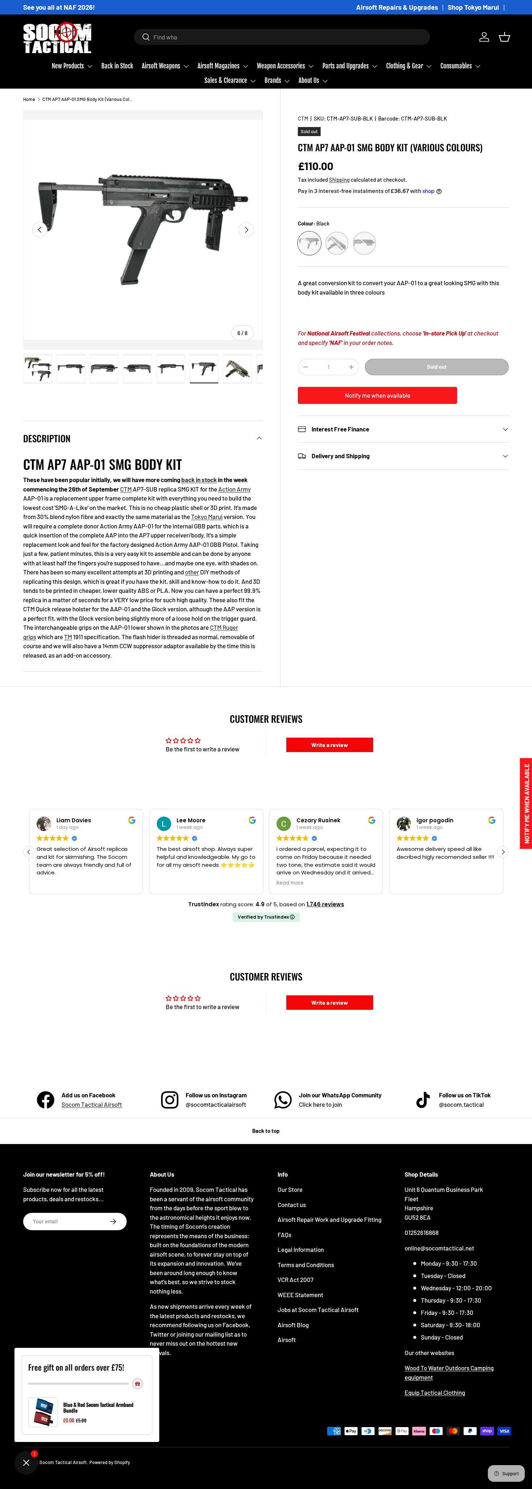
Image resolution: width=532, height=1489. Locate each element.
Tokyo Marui (207, 516)
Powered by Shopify (109, 1462)
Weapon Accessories (281, 66)
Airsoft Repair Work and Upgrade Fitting (329, 1219)
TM (68, 636)
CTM (303, 118)
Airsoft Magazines (219, 66)
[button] (504, 37)
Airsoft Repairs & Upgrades (397, 7)
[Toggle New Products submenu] (89, 66)
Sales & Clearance (225, 80)
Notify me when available (377, 395)
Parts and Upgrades (345, 66)
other (192, 571)
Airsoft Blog (293, 1324)
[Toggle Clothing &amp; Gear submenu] (429, 66)
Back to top (266, 1130)
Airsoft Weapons (161, 66)
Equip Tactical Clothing (435, 1392)
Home (29, 99)
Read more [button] (290, 883)
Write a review (329, 744)
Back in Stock (117, 66)
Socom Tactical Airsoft (92, 1104)
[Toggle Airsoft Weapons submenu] (186, 66)
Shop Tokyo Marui (473, 7)
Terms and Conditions (306, 1264)
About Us (309, 80)
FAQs (284, 1234)
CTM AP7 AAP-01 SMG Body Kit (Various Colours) (88, 99)
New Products (68, 66)
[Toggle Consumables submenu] (477, 66)
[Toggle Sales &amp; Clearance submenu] (253, 81)
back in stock (199, 479)
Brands (273, 80)
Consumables (456, 66)
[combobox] (282, 37)
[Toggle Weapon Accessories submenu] (311, 66)
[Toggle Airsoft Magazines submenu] (245, 66)
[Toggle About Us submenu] (325, 81)
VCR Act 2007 (295, 1279)
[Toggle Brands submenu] (287, 81)
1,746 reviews (325, 904)
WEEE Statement (300, 1294)
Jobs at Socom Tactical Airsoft (318, 1309)
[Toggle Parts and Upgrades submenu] (374, 66)
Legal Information (301, 1249)
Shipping (339, 179)
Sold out (437, 366)
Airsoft (287, 1339)
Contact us (292, 1204)
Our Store (290, 1189)
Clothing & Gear (404, 66)
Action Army (234, 489)
